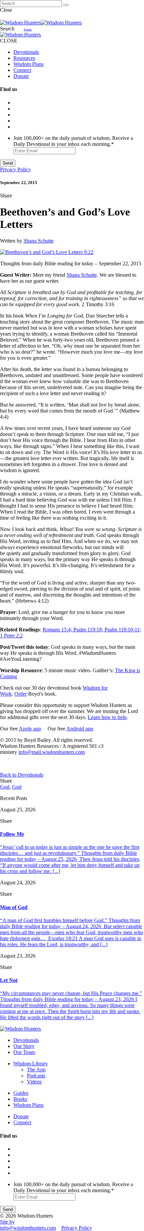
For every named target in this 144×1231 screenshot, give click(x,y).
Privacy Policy (15, 169)
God (4, 787)
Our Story (23, 1046)
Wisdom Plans (28, 64)
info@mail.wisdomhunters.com (51, 752)
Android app (79, 728)
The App (36, 1069)
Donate (28, 29)
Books (20, 1099)
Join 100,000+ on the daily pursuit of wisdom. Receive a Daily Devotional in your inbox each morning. (73, 141)
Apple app (30, 728)
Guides (20, 1093)
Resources (24, 58)
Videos (34, 1081)
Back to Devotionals (21, 775)
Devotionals (26, 52)
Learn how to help (107, 717)
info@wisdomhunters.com (28, 1228)
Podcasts (36, 1075)
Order (20, 694)
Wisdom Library (30, 1063)
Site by (7, 1222)
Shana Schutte (38, 241)
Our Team (24, 1052)
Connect (22, 70)
